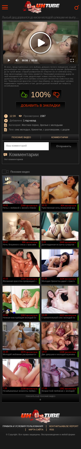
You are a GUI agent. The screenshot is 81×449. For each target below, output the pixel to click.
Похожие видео (21, 137)
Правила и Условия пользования (23, 426)
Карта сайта (36, 429)
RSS (52, 429)
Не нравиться (56, 95)
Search (77, 7)
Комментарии (59, 137)
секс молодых (22, 129)
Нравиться (24, 95)
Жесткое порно (30, 125)
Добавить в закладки (40, 105)
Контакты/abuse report (63, 426)
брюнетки (36, 129)
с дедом (65, 129)
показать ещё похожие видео (40, 396)
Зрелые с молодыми (51, 125)
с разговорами (51, 129)
